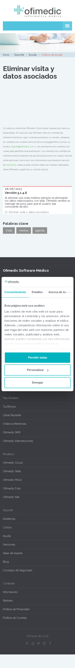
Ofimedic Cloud (13, 462)
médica (23, 230)
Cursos (7, 527)
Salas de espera (12, 553)
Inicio (6, 54)
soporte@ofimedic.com (22, 146)
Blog (6, 561)
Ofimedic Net (11, 497)
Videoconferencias (14, 423)
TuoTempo (9, 406)
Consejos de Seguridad (17, 570)
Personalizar (35, 370)
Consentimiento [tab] (15, 292)
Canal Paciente (12, 415)
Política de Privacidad (16, 609)
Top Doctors (10, 398)
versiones (11, 165)
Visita (9, 230)
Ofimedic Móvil (12, 479)
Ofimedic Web (12, 471)
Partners (8, 600)
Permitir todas (37, 357)
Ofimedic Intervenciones (18, 440)
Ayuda (33, 54)
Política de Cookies (15, 617)
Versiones (9, 544)
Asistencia (9, 518)
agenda (39, 230)
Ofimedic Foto (12, 488)
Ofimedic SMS (11, 432)
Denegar (37, 382)
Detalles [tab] (37, 292)
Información (10, 592)
